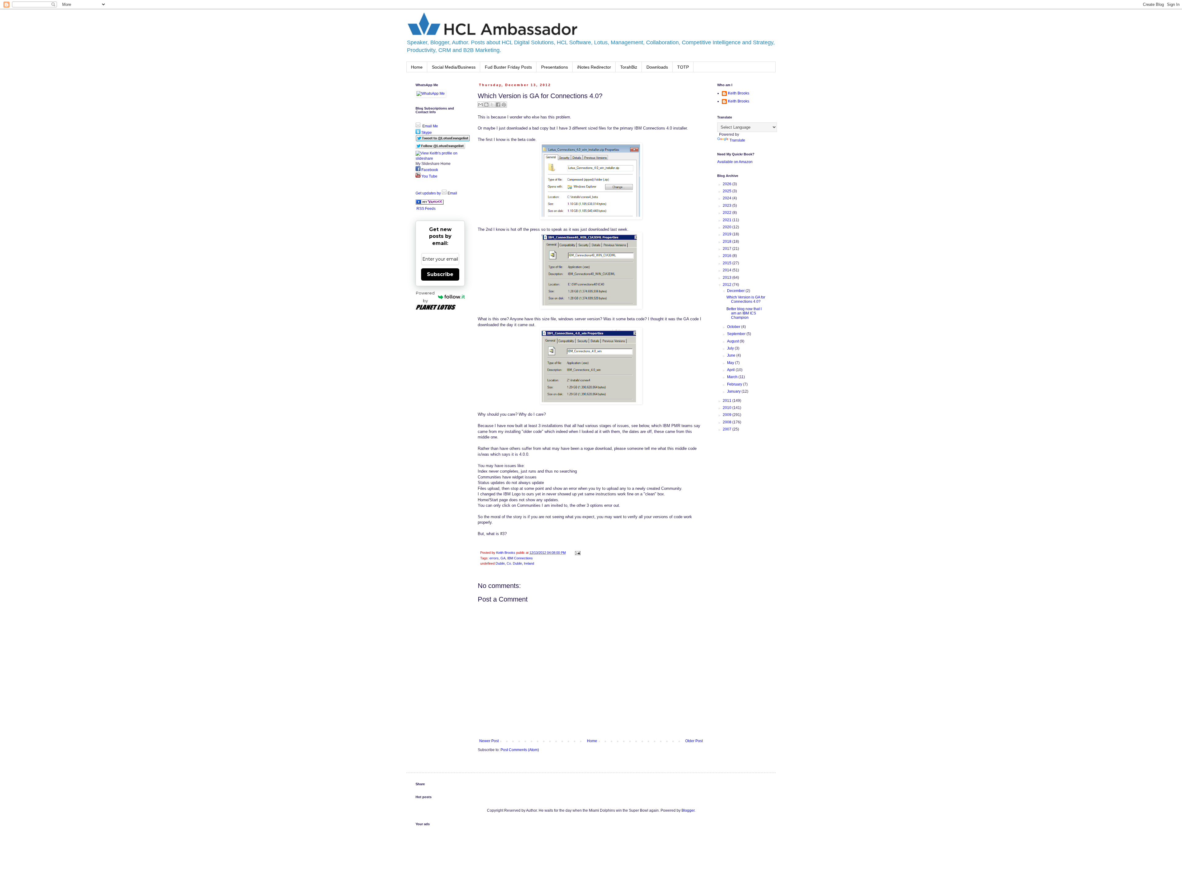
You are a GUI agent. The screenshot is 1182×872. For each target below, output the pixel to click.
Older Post (694, 741)
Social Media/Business (454, 67)
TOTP (683, 67)
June (731, 355)
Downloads (657, 67)
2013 (727, 277)
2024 (727, 198)
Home (417, 67)
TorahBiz (628, 67)
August (733, 341)
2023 (727, 205)
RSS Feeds (426, 208)
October (734, 327)
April (731, 370)
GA (503, 558)
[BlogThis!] (486, 105)
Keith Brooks (738, 93)
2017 (727, 248)
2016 (727, 256)
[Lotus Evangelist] (430, 203)
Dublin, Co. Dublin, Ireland (515, 563)
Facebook (429, 170)
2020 (727, 227)
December (736, 291)
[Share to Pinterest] (504, 105)
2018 (727, 241)
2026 (727, 184)
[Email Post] (577, 552)
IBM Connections (520, 558)
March (732, 377)
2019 (727, 234)
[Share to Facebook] (498, 105)
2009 (727, 415)
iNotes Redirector (594, 67)
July (731, 348)
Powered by (425, 296)
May (731, 363)
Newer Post (489, 741)
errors (494, 558)
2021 (727, 220)
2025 (727, 191)
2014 (727, 270)
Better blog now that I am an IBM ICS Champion (744, 313)
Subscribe (440, 274)
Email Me (429, 126)
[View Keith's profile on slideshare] (440, 158)
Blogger (687, 810)
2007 (727, 429)
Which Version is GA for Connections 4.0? (745, 299)
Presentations (554, 67)
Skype (426, 132)
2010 (727, 408)
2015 (727, 263)
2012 (727, 284)
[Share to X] (492, 105)
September (736, 334)
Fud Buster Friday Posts (508, 67)
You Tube (428, 176)
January (734, 391)
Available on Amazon (735, 162)
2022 (727, 212)
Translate (737, 140)
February (735, 384)
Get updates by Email (436, 193)
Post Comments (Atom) (520, 750)
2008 (727, 422)
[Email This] (480, 105)
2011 (727, 400)
